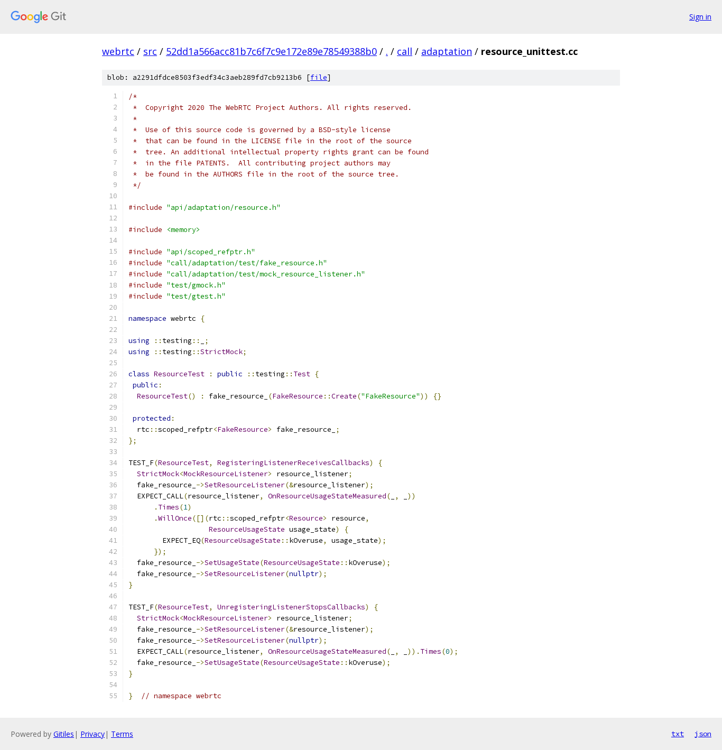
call (404, 51)
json (703, 733)
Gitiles (63, 734)
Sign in (700, 17)
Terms (122, 734)
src (150, 51)
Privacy (92, 734)
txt (677, 733)
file (318, 77)
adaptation (446, 51)
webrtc (118, 51)
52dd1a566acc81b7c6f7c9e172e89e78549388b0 (271, 51)
